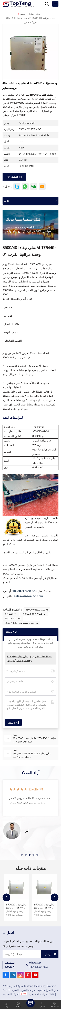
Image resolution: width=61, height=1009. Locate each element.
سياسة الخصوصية (38, 994)
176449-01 (11, 614)
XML (51, 994)
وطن (22, 13)
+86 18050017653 (24, 591)
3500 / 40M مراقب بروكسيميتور (21, 622)
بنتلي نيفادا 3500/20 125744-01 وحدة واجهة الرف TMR (16, 906)
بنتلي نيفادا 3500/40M (37, 609)
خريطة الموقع (28, 990)
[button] (22, 855)
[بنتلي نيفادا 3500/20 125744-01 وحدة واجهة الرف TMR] (16, 886)
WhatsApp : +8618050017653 (38, 964)
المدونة (15, 990)
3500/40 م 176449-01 (33, 614)
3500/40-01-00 (13, 618)
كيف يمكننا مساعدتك (23, 219)
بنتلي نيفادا (34, 13)
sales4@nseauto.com (28, 596)
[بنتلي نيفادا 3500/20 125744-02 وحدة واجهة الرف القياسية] (44, 886)
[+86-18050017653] (33, 186)
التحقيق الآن (12, 176)
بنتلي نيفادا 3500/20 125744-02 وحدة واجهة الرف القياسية (44, 906)
